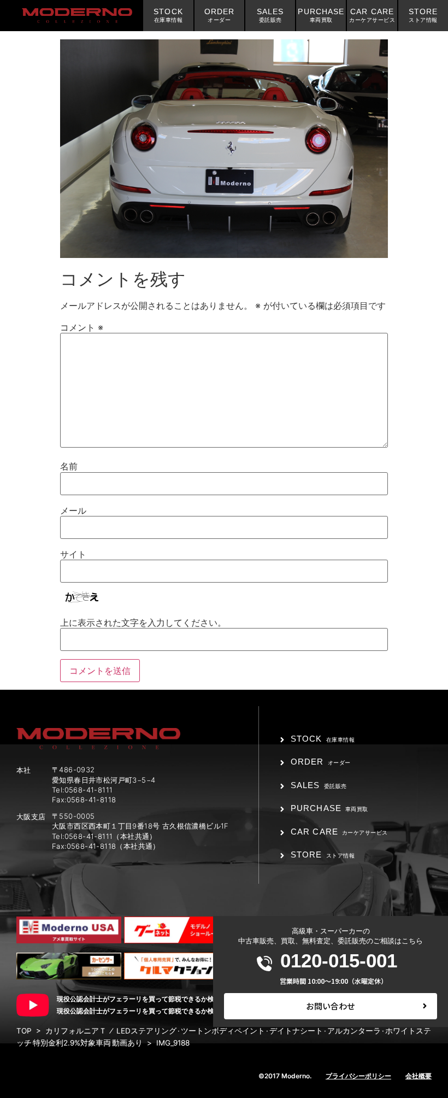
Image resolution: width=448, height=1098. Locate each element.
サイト (73, 554)
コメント (81, 327)
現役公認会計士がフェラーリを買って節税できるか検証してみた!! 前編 (164, 999)
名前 (69, 466)
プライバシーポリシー (358, 1076)
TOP (24, 1030)
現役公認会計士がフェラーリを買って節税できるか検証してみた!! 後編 (164, 1011)
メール (73, 510)
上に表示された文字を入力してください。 (143, 622)
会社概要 (418, 1076)
